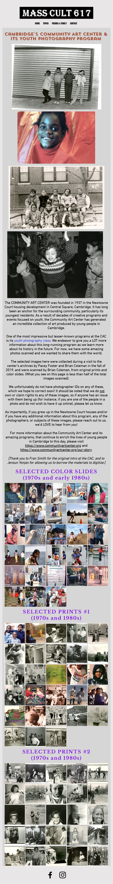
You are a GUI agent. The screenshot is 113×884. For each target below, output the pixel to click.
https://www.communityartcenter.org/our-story (56, 450)
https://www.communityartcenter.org (53, 446)
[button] (15, 493)
